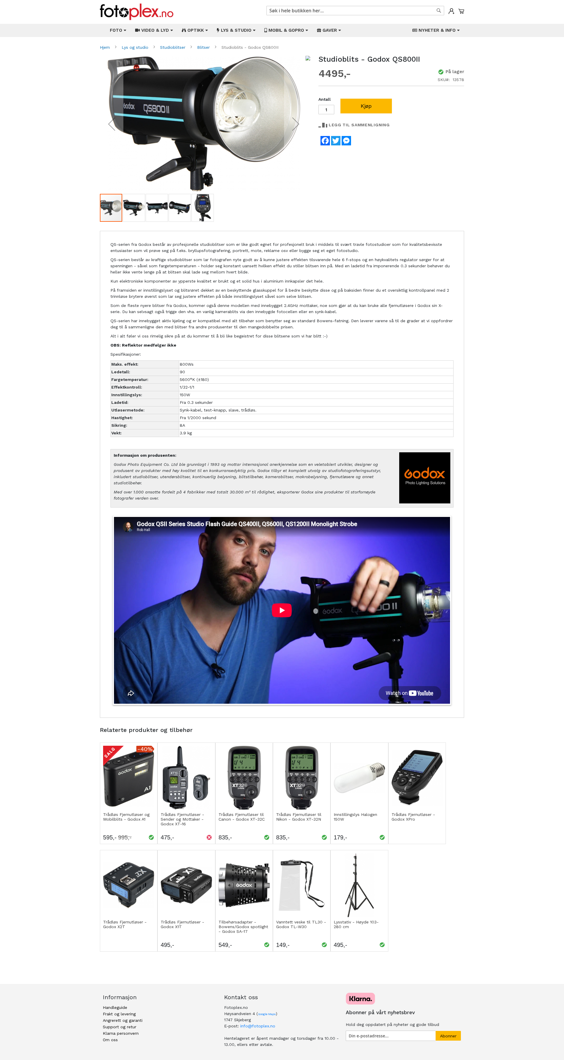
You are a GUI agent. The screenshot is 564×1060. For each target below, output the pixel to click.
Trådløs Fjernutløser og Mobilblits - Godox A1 (126, 817)
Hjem (105, 47)
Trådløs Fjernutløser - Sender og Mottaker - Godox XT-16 (182, 819)
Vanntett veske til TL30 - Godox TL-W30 (301, 924)
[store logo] (136, 12)
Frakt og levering (119, 1014)
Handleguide (115, 1007)
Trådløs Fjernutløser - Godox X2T (125, 924)
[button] (111, 124)
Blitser (204, 47)
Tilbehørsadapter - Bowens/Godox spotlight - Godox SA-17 (243, 927)
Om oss (110, 1039)
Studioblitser (173, 47)
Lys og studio (136, 47)
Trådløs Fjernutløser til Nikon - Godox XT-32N (298, 817)
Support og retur (119, 1026)
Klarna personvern (121, 1033)
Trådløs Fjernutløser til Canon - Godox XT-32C (242, 817)
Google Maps (267, 1014)
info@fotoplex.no (257, 1026)
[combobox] (355, 10)
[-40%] (128, 808)
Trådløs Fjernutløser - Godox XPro (413, 817)
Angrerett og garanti (122, 1020)
